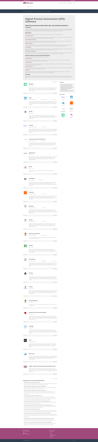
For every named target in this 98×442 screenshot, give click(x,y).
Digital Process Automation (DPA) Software (45, 11)
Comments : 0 (25, 93)
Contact (51, 437)
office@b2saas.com (28, 0)
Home (51, 432)
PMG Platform (32, 178)
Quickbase (31, 206)
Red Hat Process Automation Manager (37, 312)
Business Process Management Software (66, 84)
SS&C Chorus (32, 353)
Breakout (31, 125)
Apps (24, 11)
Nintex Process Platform (34, 233)
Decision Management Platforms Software (66, 87)
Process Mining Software (64, 89)
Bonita (30, 166)
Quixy (30, 97)
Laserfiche (31, 192)
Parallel (30, 111)
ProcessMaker (32, 259)
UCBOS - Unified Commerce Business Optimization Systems (42, 366)
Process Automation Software (36, 11)
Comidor (31, 286)
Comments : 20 (26, 148)
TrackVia (31, 245)
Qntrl (30, 340)
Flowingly (31, 326)
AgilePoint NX (32, 153)
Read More (55, 93)
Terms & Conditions (53, 435)
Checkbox (31, 84)
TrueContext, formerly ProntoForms (37, 139)
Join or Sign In (73, 0)
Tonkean (31, 273)
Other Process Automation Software (65, 88)
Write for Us (51, 436)
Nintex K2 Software (33, 300)
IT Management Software (29, 11)
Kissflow (31, 219)
